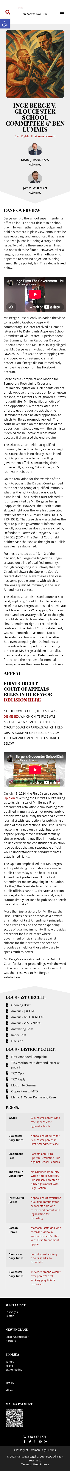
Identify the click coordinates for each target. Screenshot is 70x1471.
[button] (5, 23)
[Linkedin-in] (35, 1441)
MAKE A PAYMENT (19, 1404)
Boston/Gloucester (17, 1336)
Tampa (10, 1361)
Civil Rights (22, 136)
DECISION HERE (22, 700)
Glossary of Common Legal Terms (35, 1450)
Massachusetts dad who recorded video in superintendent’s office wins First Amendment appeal (46, 1236)
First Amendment (43, 136)
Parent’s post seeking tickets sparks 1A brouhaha (44, 1258)
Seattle (10, 1316)
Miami (9, 1365)
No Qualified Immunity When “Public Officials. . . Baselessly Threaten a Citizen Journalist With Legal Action (45, 1180)
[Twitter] (29, 1441)
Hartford (11, 1340)
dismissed (11, 716)
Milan (9, 1390)
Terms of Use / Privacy (35, 1464)
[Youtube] (40, 1441)
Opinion (9, 798)
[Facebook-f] (24, 1441)
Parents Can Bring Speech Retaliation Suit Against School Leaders (45, 1158)
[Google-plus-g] (45, 1441)
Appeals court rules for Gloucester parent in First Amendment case (45, 1140)
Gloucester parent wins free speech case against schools (45, 1122)
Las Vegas (12, 1312)
